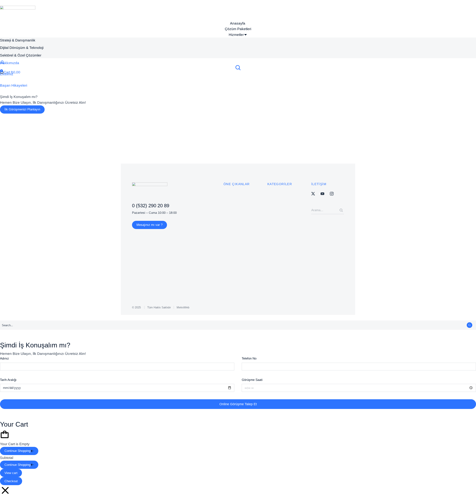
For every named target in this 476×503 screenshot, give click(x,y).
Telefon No (249, 358)
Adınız (4, 358)
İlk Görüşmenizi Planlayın (22, 109)
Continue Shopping (17, 451)
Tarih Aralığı (8, 380)
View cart (10, 473)
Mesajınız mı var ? (149, 225)
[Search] (341, 210)
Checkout (11, 481)
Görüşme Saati (252, 380)
